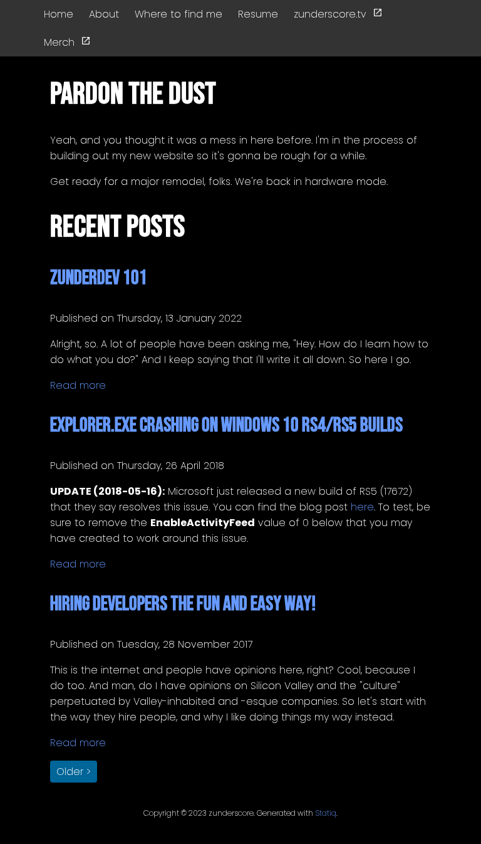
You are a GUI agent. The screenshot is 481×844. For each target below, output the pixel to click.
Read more (78, 385)
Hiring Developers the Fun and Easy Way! (183, 604)
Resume (258, 14)
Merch (59, 42)
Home (58, 14)
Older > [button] (73, 771)
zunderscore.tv (330, 14)
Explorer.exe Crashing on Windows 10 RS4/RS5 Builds (226, 425)
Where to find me (178, 14)
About (104, 14)
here (362, 507)
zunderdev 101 (98, 278)
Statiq (325, 813)
